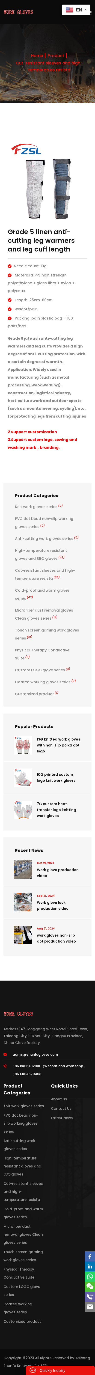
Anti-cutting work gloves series (47, 538)
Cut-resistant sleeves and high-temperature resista (49, 66)
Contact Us (61, 1108)
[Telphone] (90, 1297)
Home (37, 55)
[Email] (90, 1307)
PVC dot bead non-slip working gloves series (20, 1123)
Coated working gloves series (45, 682)
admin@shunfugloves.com (35, 1054)
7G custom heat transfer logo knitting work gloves (56, 809)
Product (56, 55)
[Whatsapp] (90, 1276)
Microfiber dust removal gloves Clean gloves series (23, 1234)
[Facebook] (90, 1256)
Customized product (36, 694)
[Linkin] (90, 1266)
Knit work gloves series (39, 506)
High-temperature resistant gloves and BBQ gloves (22, 1166)
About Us (59, 1099)
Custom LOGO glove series (42, 670)
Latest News (62, 1117)
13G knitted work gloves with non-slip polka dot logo (58, 745)
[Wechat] (90, 1287)
